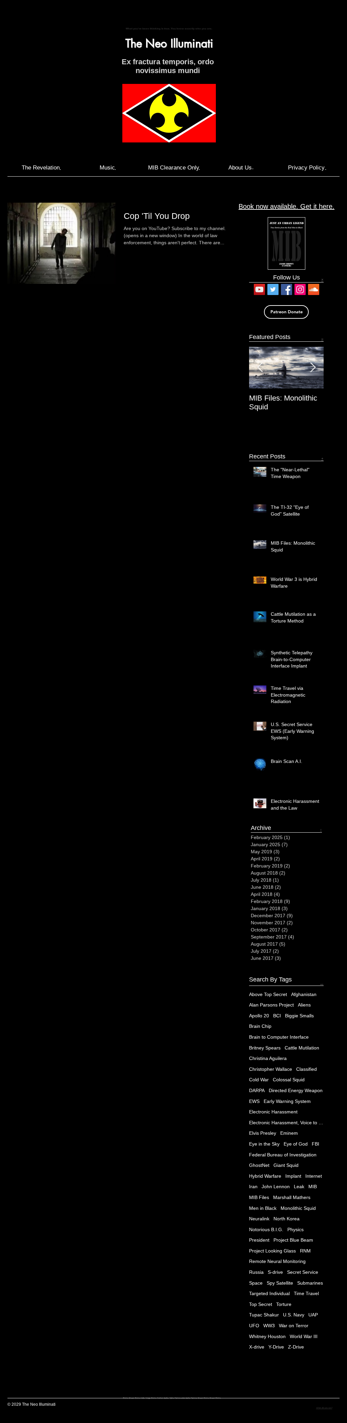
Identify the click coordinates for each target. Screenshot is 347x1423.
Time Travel (306, 1293)
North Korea (286, 1218)
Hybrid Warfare (265, 1176)
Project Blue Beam (293, 1240)
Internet (313, 1176)
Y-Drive (276, 1347)
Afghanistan (304, 994)
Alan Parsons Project (271, 1005)
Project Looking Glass (272, 1250)
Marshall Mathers (291, 1197)
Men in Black (263, 1208)
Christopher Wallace (270, 1069)
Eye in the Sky (264, 1144)
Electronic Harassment (273, 1111)
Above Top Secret (268, 994)
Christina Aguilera (268, 1058)
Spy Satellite (280, 1283)
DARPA (257, 1090)
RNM (305, 1250)
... (321, 983)
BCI (277, 1015)
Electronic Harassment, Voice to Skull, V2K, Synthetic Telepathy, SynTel (286, 1122)
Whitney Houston (267, 1336)
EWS (254, 1101)
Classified (306, 1069)
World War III (304, 1336)
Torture (283, 1304)
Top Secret (260, 1304)
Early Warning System (287, 1101)
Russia (256, 1272)
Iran (253, 1186)
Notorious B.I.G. (266, 1229)
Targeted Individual (269, 1293)
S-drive (275, 1272)
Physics (295, 1229)
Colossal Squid (289, 1079)
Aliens (304, 1005)
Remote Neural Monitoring (277, 1261)
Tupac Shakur (264, 1314)
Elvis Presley (262, 1133)
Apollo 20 (259, 1015)
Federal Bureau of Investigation (283, 1154)
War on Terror (293, 1325)
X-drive (256, 1347)
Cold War (259, 1079)
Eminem (289, 1133)
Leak (299, 1186)
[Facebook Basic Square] (286, 289)
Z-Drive (296, 1347)
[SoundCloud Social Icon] (313, 289)
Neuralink (259, 1218)
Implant (293, 1176)
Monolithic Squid (298, 1208)
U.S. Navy (293, 1314)
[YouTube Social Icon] (259, 289)
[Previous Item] (260, 367)
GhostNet (259, 1165)
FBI (315, 1144)
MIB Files (259, 1197)
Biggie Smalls (299, 1015)
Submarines (310, 1283)
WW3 (269, 1325)
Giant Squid (286, 1165)
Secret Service (302, 1272)
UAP (313, 1314)
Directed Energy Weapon (296, 1090)
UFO (254, 1325)
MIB (312, 1186)
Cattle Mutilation (302, 1048)
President (259, 1240)
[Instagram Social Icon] (300, 289)
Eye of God (296, 1144)
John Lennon (276, 1186)
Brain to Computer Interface (279, 1037)
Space (256, 1283)
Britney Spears (265, 1048)
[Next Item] (313, 367)
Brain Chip (260, 1026)
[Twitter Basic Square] (273, 289)
